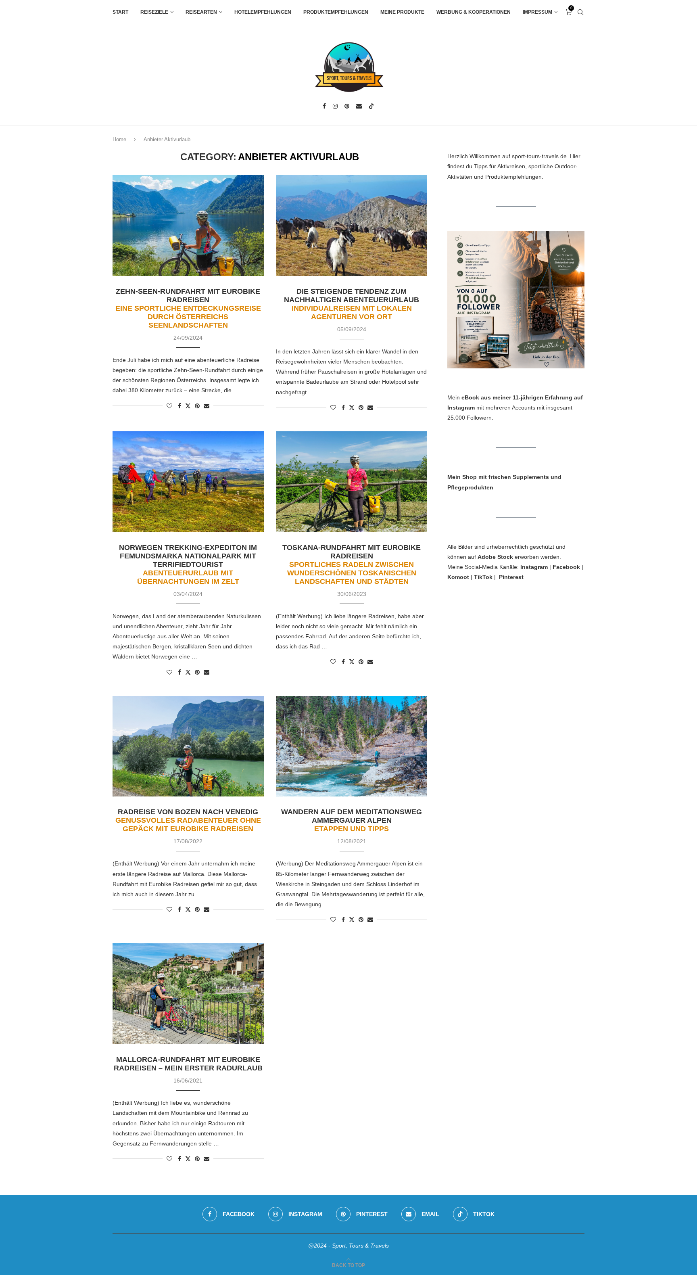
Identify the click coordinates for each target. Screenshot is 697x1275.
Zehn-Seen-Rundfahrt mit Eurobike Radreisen (188, 308)
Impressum (537, 12)
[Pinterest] (346, 106)
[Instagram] (335, 106)
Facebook (566, 567)
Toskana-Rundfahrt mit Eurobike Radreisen (351, 564)
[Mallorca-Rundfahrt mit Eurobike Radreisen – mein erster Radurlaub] (188, 993)
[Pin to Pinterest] (197, 406)
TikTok (483, 577)
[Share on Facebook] (179, 406)
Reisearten (201, 12)
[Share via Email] (206, 406)
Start (120, 12)
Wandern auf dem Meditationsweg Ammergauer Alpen (351, 820)
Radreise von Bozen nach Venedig (188, 820)
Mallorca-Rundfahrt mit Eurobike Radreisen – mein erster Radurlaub (188, 1064)
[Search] (580, 12)
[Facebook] (324, 106)
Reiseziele (154, 12)
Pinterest (511, 577)
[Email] (359, 106)
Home (119, 139)
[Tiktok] (371, 106)
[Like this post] (169, 406)
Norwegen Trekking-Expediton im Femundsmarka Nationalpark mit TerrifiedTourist (188, 564)
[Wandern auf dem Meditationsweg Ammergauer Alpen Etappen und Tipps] (351, 746)
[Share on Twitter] (188, 405)
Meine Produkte (402, 12)
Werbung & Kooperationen (473, 12)
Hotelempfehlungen (262, 12)
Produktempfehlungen (335, 12)
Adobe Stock (495, 557)
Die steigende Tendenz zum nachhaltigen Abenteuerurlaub (351, 304)
